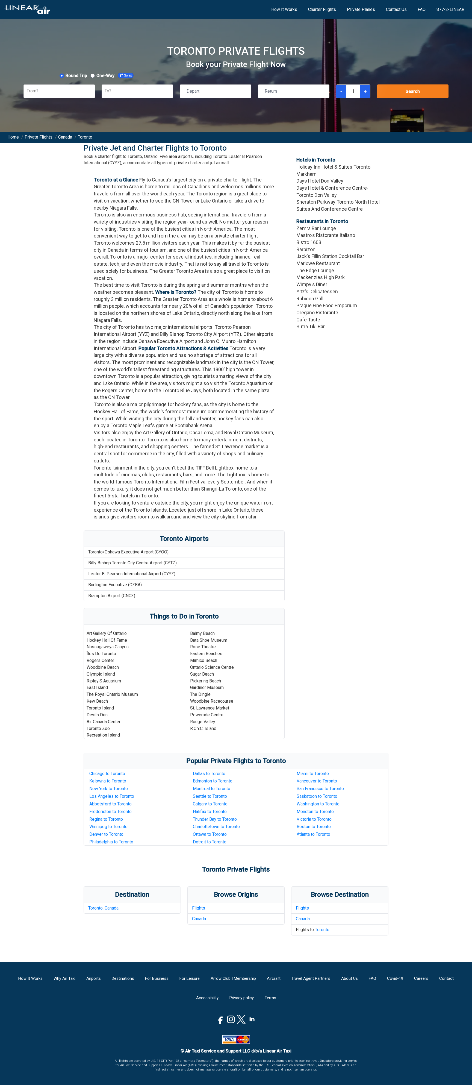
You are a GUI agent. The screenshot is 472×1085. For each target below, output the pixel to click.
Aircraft (274, 978)
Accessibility (207, 997)
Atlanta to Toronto (313, 834)
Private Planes (361, 9)
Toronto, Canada (103, 908)
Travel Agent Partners (310, 978)
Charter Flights (322, 9)
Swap (128, 75)
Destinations (123, 978)
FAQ (422, 9)
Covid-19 (395, 978)
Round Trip (76, 75)
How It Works (284, 9)
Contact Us (396, 9)
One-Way (105, 75)
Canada (199, 918)
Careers (421, 978)
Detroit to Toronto (209, 841)
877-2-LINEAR (450, 9)
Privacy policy (241, 997)
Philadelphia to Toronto (111, 841)
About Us (349, 978)
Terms (270, 997)
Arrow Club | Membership (233, 978)
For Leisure (189, 978)
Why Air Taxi (64, 978)
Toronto (322, 929)
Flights (198, 908)
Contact (446, 978)
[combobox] (27, 91)
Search (413, 91)
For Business (157, 978)
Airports (93, 978)
